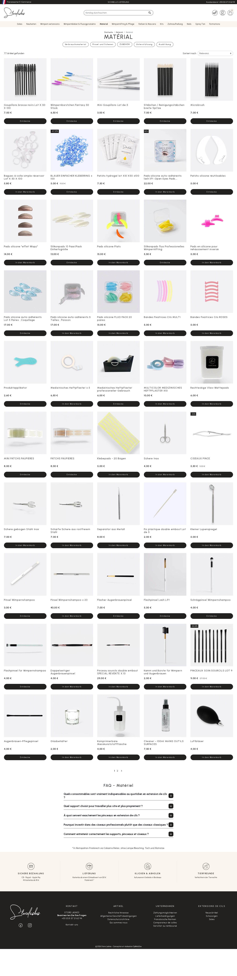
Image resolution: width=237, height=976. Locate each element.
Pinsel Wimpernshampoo (19, 599)
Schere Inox (151, 458)
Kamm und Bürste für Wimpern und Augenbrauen (163, 672)
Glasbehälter (59, 741)
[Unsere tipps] (215, 12)
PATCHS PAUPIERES (62, 458)
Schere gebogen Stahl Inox (21, 529)
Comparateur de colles (165, 922)
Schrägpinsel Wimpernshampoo (211, 599)
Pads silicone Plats (109, 246)
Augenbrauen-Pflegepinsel (21, 741)
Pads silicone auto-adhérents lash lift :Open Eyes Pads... (163, 177)
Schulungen (212, 916)
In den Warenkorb (25, 192)
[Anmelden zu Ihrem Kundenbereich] (222, 12)
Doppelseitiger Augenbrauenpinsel (63, 672)
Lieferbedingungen (165, 916)
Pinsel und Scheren (103, 44)
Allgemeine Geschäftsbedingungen (118, 916)
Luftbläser (197, 741)
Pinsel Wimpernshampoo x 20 (69, 599)
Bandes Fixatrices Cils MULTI (162, 317)
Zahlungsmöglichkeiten (165, 913)
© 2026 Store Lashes (103, 946)
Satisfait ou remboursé (165, 926)
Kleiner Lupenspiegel (204, 529)
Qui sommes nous (119, 922)
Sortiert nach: (190, 53)
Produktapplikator (15, 387)
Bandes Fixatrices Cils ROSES (209, 317)
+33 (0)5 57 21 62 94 (227, 2)
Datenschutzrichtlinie (118, 919)
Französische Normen (165, 919)
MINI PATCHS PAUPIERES (19, 458)
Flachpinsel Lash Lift (157, 599)
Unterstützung (144, 44)
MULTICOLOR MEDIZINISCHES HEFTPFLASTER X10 (163, 389)
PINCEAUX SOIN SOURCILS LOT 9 (212, 670)
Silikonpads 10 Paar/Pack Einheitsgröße (66, 248)
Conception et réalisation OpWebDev (127, 946)
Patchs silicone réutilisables (208, 175)
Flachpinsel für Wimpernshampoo (25, 670)
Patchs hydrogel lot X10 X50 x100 (118, 175)
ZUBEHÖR (125, 44)
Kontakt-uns (72, 924)
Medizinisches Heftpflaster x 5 (70, 387)
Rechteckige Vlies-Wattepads (210, 387)
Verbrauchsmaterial (75, 44)
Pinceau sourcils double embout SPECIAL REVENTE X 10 (117, 672)
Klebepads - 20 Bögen (111, 458)
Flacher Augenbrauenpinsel (114, 599)
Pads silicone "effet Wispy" (21, 246)
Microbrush (198, 104)
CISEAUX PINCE (200, 458)
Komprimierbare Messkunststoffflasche (112, 742)
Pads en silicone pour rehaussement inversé (205, 248)
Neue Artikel (212, 913)
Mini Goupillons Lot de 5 (112, 104)
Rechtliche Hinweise (118, 913)
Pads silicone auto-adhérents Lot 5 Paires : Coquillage (23, 318)
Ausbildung (165, 44)
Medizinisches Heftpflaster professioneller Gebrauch (114, 389)
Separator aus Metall (111, 529)
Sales (212, 919)
